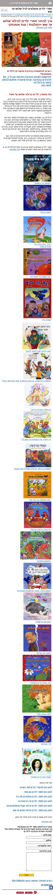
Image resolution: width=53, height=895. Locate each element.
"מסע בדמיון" (45, 212)
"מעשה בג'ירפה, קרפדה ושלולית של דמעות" (32, 469)
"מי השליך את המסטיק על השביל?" (36, 439)
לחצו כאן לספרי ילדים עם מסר (38, 792)
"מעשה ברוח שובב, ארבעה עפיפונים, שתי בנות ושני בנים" (26, 381)
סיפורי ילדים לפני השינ (31, 787)
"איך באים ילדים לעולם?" (40, 683)
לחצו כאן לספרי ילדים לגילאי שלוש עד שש (32, 810)
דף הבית (49, 14)
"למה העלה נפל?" (43, 714)
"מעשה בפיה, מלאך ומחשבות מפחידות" (34, 591)
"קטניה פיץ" (46, 320)
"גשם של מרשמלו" (43, 622)
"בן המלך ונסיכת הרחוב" (40, 410)
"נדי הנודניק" (46, 744)
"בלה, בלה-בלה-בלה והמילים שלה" (42, 245)
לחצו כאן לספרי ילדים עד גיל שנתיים (35, 801)
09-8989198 (46, 885)
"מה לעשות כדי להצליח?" (40, 277)
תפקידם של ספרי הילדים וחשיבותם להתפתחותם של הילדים (26, 15)
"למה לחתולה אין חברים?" (40, 500)
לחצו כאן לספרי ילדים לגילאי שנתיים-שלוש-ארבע (29, 806)
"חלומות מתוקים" (44, 561)
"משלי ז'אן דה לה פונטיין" (40, 777)
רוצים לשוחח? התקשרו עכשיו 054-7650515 (32, 881)
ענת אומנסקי (14, 149)
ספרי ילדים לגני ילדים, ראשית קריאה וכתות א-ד (29, 14)
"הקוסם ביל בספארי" (42, 183)
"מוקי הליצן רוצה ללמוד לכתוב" (38, 351)
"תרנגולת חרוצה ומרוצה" (40, 530)
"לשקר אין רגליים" (43, 653)
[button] (51, 888)
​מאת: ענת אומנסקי (44, 27)
